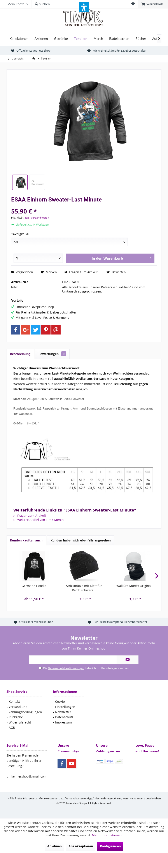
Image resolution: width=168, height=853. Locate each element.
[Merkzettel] (133, 4)
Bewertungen (51, 354)
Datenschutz (64, 717)
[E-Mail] (56, 330)
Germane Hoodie (34, 586)
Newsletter (63, 712)
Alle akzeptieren (80, 846)
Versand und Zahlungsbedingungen (25, 709)
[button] (84, 7)
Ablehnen (54, 846)
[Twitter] (35, 330)
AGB (12, 727)
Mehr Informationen (107, 835)
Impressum (63, 722)
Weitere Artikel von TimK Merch (40, 520)
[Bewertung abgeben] (84, 205)
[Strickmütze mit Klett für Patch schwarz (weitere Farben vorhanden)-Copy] (84, 566)
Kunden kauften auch (26, 540)
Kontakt (14, 701)
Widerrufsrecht (20, 722)
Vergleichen (24, 272)
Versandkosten (74, 798)
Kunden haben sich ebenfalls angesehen (81, 540)
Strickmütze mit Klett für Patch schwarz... (84, 588)
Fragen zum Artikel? (83, 272)
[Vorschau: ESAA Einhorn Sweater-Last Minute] (20, 182)
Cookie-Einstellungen (65, 704)
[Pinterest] (46, 330)
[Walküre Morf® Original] (134, 566)
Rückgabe (16, 717)
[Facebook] (15, 330)
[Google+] (25, 330)
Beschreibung (20, 354)
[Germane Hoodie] (34, 566)
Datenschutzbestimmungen (66, 668)
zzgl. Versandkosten (37, 217)
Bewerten (118, 272)
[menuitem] (153, 4)
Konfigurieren (110, 846)
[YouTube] (71, 763)
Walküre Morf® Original (134, 586)
